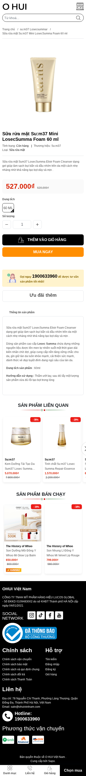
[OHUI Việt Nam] (14, 6)
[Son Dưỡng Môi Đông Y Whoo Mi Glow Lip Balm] (22, 522)
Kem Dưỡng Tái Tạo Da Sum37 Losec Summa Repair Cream (20, 466)
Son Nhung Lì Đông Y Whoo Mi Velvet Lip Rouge (63, 553)
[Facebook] (50, 615)
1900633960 (44, 276)
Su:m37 (56, 145)
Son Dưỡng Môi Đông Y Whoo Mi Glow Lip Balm (21, 553)
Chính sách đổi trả (13, 674)
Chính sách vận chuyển (17, 659)
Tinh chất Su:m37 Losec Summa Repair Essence (60, 466)
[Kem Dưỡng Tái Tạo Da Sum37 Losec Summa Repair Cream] (22, 436)
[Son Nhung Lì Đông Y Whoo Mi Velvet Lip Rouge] (63, 522)
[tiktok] (41, 615)
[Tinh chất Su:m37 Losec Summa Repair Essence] (61, 436)
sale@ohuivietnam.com (25, 706)
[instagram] (32, 615)
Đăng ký (50, 669)
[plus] (37, 224)
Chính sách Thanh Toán (17, 679)
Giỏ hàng (51, 674)
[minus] (6, 224)
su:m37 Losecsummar (33, 29)
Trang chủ (8, 29)
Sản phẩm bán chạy (40, 494)
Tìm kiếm (51, 659)
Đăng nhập (52, 664)
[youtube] (59, 615)
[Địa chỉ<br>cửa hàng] (80, 6)
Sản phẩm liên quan (43, 405)
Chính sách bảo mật (14, 664)
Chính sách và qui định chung (20, 669)
